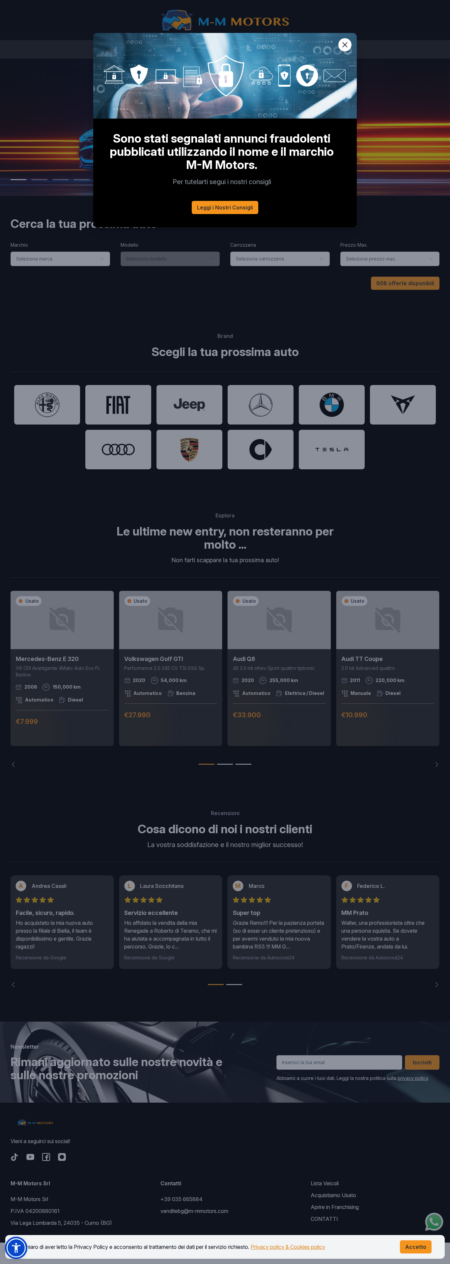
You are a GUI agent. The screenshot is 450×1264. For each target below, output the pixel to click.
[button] (16, 1247)
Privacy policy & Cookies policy (288, 1247)
